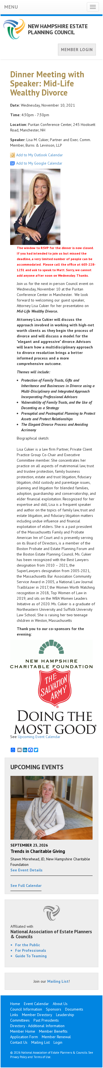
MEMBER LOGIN (77, 49)
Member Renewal (56, 1036)
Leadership (65, 1014)
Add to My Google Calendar (39, 163)
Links (14, 1014)
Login (58, 1042)
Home (15, 1003)
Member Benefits (53, 1031)
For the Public (27, 944)
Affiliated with (51, 931)
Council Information (26, 1009)
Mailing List (58, 981)
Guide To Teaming (31, 955)
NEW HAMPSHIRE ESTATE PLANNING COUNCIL (58, 29)
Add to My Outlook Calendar (39, 154)
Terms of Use (42, 1057)
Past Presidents (46, 1020)
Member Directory (37, 1014)
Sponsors (53, 1009)
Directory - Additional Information (37, 1025)
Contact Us (18, 1042)
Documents (74, 1009)
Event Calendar (36, 1003)
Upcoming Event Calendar (39, 736)
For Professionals (30, 950)
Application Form (24, 1036)
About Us (60, 1003)
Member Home (22, 1031)
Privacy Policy (18, 1057)
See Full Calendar (25, 885)
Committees (20, 1020)
